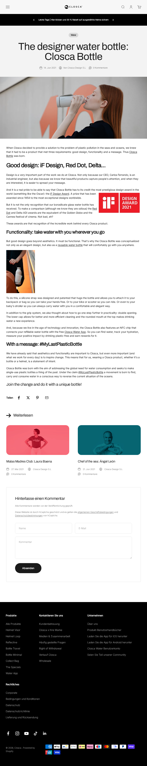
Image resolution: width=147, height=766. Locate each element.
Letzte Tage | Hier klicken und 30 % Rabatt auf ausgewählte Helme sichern (74, 19)
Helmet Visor (13, 629)
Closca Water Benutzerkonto (103, 648)
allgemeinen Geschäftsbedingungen (96, 512)
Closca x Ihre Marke (50, 629)
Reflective (11, 642)
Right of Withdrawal (50, 648)
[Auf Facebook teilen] (18, 397)
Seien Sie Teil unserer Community (106, 654)
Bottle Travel (13, 648)
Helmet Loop (13, 636)
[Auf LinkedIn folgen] (44, 733)
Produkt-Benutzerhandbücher (104, 629)
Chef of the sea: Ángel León (96, 461)
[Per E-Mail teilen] (46, 397)
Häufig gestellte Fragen (52, 642)
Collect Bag (12, 660)
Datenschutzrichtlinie (18, 711)
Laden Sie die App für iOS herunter (107, 636)
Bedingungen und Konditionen (23, 698)
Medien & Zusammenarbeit (54, 636)
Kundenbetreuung (49, 623)
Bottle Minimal (14, 654)
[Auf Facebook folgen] (8, 733)
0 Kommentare (100, 67)
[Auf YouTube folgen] (26, 733)
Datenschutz (13, 705)
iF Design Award (59, 193)
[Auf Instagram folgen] (17, 733)
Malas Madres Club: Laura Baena (29, 461)
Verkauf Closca (47, 654)
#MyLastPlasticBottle (90, 372)
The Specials (13, 667)
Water (73, 35)
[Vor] (113, 20)
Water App (12, 673)
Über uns (92, 623)
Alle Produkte (13, 623)
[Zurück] (33, 20)
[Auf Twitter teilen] (28, 397)
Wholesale (45, 660)
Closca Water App (75, 331)
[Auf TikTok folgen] (35, 733)
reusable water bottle (70, 244)
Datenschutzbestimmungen (29, 515)
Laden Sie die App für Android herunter (109, 642)
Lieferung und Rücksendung (22, 717)
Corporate (11, 692)
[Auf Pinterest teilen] (37, 397)
